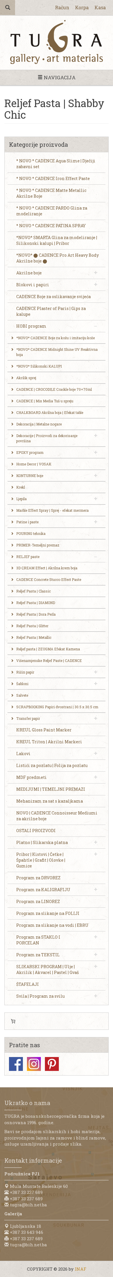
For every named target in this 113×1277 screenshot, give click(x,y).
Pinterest (52, 1064)
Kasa (100, 7)
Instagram (34, 1064)
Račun (62, 7)
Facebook (16, 1064)
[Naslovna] (56, 42)
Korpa (82, 7)
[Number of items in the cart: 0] (13, 1021)
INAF (80, 1269)
